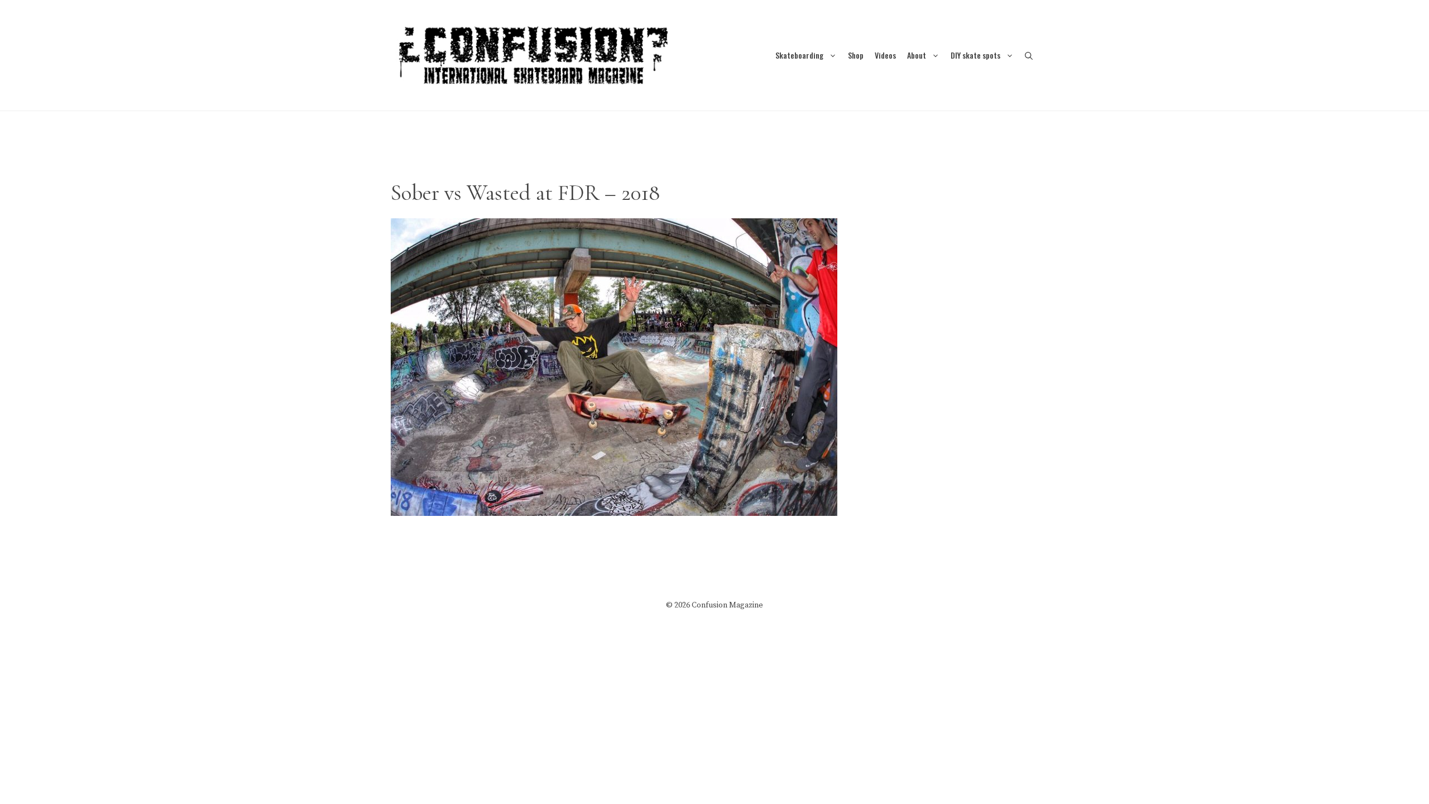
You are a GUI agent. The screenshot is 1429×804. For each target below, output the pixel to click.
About (916, 55)
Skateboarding (799, 55)
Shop (856, 55)
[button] (1028, 55)
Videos (885, 55)
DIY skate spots (975, 55)
